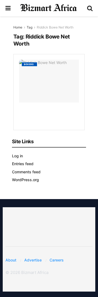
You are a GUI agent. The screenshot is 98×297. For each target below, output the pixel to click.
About (10, 260)
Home (17, 27)
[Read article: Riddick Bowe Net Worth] (49, 81)
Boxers (28, 64)
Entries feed (22, 163)
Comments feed (26, 172)
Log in (17, 156)
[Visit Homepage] (49, 8)
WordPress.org (25, 179)
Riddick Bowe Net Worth (55, 27)
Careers (57, 260)
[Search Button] (90, 8)
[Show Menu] (8, 8)
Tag (29, 27)
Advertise (33, 260)
